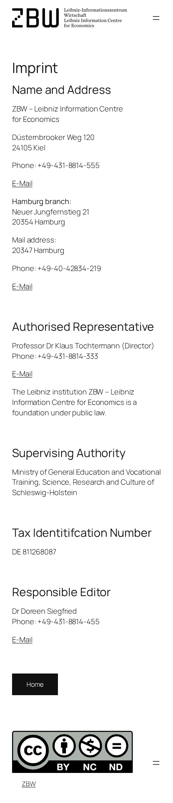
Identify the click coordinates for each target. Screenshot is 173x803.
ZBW (29, 783)
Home (35, 684)
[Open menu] (156, 18)
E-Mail (22, 183)
